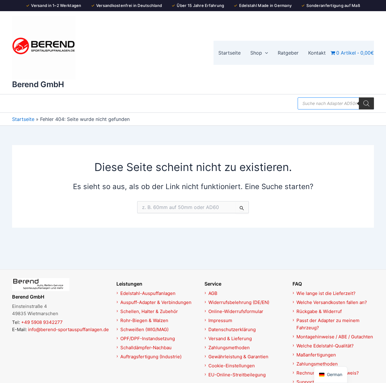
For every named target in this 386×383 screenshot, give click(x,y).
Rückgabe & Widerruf (319, 311)
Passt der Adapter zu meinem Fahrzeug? (327, 324)
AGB (212, 293)
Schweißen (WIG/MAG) (144, 329)
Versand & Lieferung (230, 338)
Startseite (23, 119)
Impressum (220, 320)
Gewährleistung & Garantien (238, 356)
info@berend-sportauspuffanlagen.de (68, 329)
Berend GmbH (38, 84)
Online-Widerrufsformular (235, 311)
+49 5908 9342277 (42, 322)
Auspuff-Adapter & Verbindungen (155, 302)
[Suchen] (366, 103)
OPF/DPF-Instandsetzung (147, 338)
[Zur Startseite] (61, 284)
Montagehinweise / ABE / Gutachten (334, 337)
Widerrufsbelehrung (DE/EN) (238, 302)
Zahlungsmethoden (229, 347)
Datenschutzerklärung (232, 329)
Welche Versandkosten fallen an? (331, 302)
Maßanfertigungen (316, 355)
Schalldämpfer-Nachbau (146, 347)
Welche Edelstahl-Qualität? (325, 346)
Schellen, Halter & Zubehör (149, 311)
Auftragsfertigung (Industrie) (151, 356)
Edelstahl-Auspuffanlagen (148, 293)
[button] (265, 53)
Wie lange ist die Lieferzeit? (326, 293)
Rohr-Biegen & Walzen (144, 320)
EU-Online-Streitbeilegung (237, 375)
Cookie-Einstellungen (231, 366)
